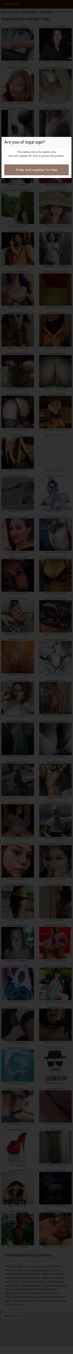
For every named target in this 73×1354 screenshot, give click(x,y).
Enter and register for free (36, 170)
